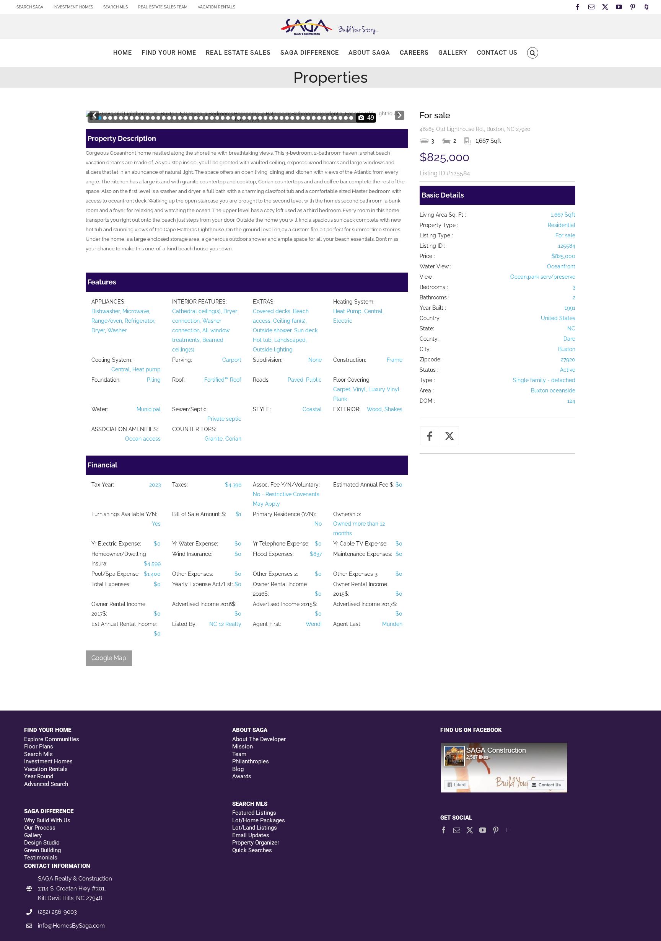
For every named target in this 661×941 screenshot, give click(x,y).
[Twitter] (469, 830)
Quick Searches (252, 850)
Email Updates (250, 835)
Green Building (42, 850)
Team (239, 754)
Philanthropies (250, 761)
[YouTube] (482, 830)
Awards (241, 776)
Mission (242, 746)
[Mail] (456, 830)
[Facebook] (443, 830)
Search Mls (38, 754)
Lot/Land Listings (254, 827)
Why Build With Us (47, 820)
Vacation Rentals (46, 769)
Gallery (33, 835)
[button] (532, 53)
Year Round (38, 776)
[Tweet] (449, 435)
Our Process (39, 827)
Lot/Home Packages (258, 820)
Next (399, 113)
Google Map (108, 658)
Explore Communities (51, 739)
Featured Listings (254, 812)
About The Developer (259, 739)
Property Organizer (255, 842)
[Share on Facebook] (429, 435)
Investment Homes (48, 761)
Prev (94, 113)
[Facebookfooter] (504, 746)
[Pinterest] (495, 830)
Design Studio (42, 842)
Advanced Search (46, 784)
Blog (238, 769)
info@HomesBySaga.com (71, 925)
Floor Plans (38, 746)
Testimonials (40, 857)
